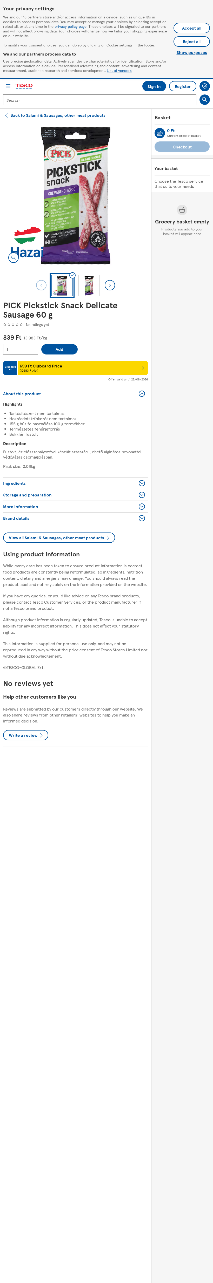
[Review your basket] (160, 133)
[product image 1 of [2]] (75, 195)
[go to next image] (110, 285)
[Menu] (8, 86)
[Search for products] (204, 99)
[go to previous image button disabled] (41, 285)
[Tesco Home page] (24, 86)
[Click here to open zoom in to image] (13, 257)
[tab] (62, 285)
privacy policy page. (71, 26)
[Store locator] (204, 86)
